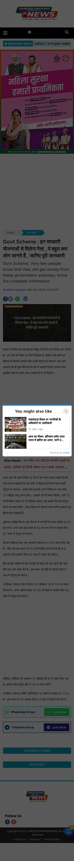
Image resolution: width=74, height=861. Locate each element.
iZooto (66, 452)
